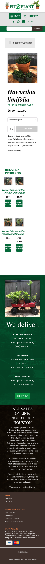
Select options (8, 203)
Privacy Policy (12, 518)
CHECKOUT (33, 16)
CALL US (30, 21)
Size (22, 115)
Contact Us (10, 512)
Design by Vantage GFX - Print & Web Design (22, 559)
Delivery (9, 515)
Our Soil (9, 501)
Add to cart (27, 129)
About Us (9, 498)
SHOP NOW (22, 396)
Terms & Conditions (14, 521)
